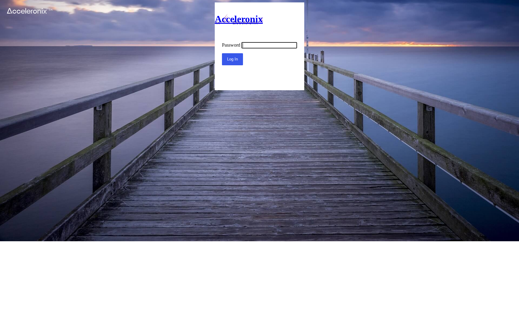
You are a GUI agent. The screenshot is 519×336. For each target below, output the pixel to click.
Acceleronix (239, 19)
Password (231, 45)
